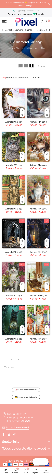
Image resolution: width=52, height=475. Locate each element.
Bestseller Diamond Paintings (18, 30)
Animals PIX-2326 (13, 339)
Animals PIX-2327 (38, 339)
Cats (37, 77)
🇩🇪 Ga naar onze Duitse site (26, 397)
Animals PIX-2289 (13, 122)
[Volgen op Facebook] (3, 434)
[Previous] (2, 30)
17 (33, 359)
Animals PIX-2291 (13, 165)
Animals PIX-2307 (38, 252)
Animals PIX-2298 (13, 209)
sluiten (49, 4)
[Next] (49, 30)
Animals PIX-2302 (13, 252)
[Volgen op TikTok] (14, 434)
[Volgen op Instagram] (9, 434)
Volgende (9, 367)
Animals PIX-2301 (38, 209)
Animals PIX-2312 (13, 295)
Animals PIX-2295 (38, 165)
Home (10, 48)
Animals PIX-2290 (38, 122)
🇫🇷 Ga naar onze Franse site (26, 390)
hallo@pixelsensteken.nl (29, 11)
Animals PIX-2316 (38, 295)
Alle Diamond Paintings (26, 48)
